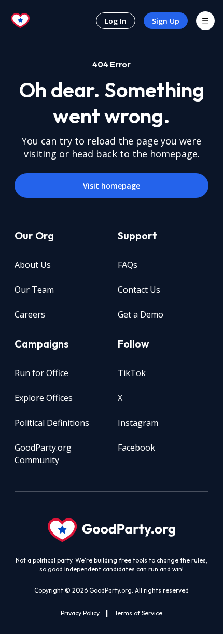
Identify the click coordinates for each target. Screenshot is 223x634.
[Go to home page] (20, 20)
